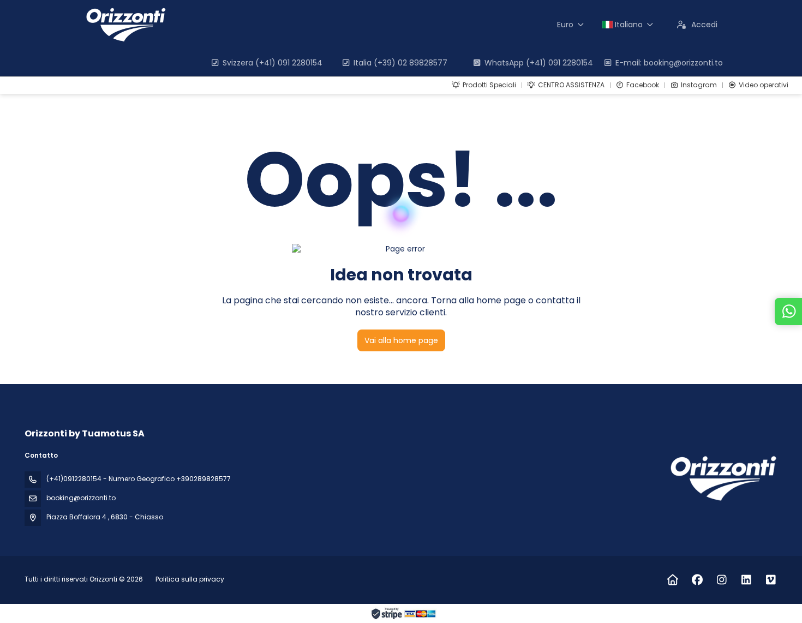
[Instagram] (721, 580)
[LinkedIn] (746, 580)
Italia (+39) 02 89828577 (400, 62)
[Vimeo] (770, 580)
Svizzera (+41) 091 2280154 (272, 62)
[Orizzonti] (721, 478)
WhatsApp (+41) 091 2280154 (538, 62)
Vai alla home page (401, 340)
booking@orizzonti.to (81, 497)
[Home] (672, 580)
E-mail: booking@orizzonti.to (669, 62)
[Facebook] (697, 580)
